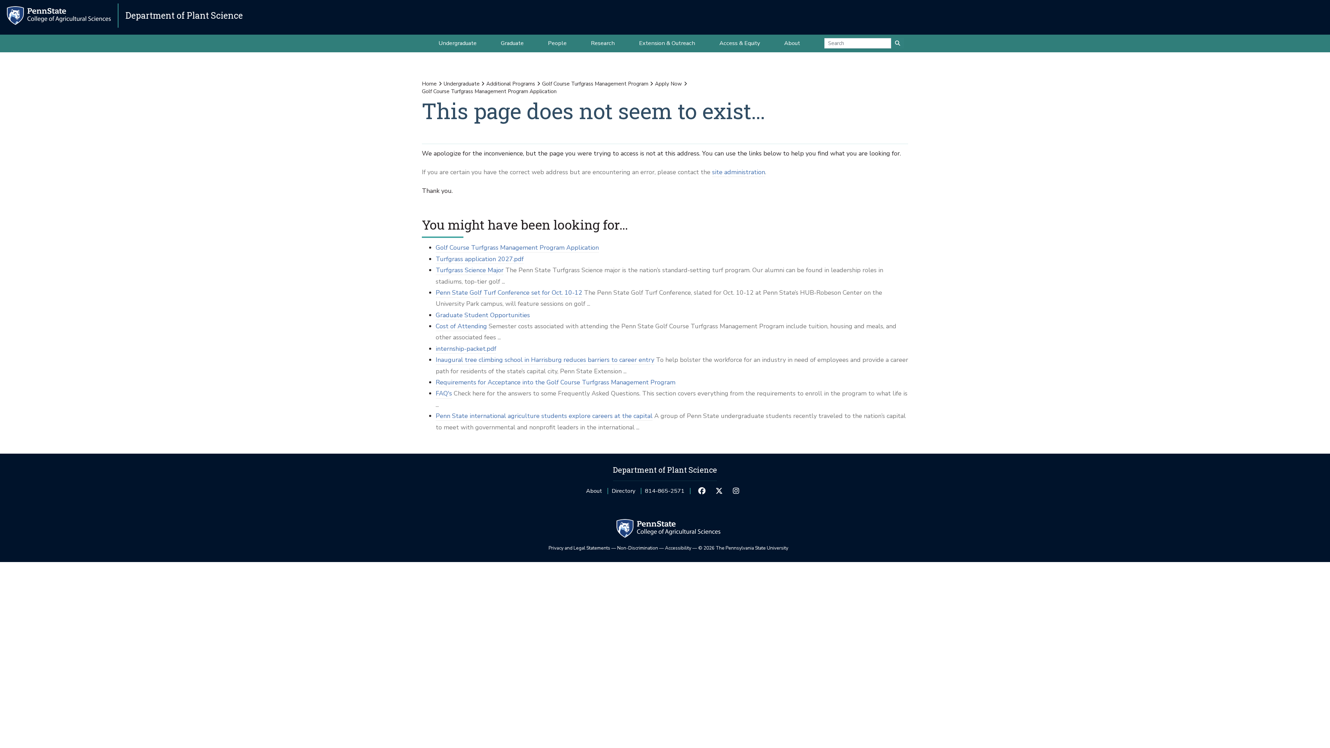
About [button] (792, 43)
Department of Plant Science (184, 15)
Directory (623, 491)
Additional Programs (510, 83)
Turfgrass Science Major (470, 270)
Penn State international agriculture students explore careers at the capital (544, 416)
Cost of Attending (461, 326)
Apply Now (668, 83)
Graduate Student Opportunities (483, 315)
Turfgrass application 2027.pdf (480, 259)
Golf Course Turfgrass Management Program (595, 83)
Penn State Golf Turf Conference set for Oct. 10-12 (509, 292)
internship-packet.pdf (466, 349)
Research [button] (603, 43)
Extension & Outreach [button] (667, 43)
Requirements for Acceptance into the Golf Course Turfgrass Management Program (555, 382)
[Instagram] (736, 491)
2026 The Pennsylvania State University (743, 548)
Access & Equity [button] (739, 43)
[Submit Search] (897, 43)
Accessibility (678, 548)
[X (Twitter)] (719, 491)
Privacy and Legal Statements (579, 548)
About (594, 491)
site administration (738, 172)
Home (429, 83)
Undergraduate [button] (457, 43)
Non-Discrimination (637, 548)
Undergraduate (462, 83)
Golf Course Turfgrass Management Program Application (517, 247)
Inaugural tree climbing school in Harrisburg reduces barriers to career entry (545, 360)
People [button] (557, 43)
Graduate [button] (512, 43)
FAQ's (444, 393)
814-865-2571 (664, 493)
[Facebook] (702, 491)
